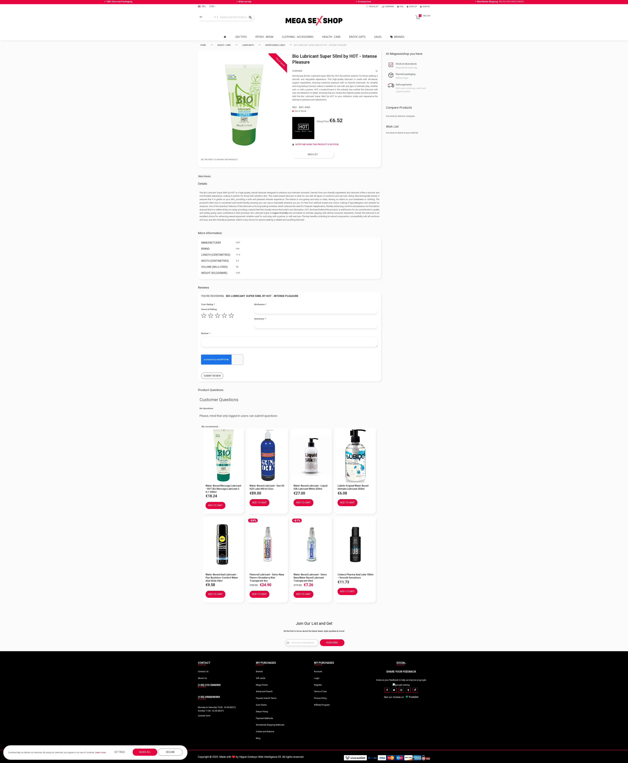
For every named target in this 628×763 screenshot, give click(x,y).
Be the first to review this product (219, 159)
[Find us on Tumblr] (408, 690)
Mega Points (262, 685)
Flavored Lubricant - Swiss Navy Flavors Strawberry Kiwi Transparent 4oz (267, 577)
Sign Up (413, 6)
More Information (210, 233)
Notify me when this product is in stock (317, 144)
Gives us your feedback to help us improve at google (401, 680)
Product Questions (210, 390)
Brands (259, 671)
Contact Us (203, 671)
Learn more (100, 752)
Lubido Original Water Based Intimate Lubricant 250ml (353, 487)
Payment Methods (264, 718)
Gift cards (260, 678)
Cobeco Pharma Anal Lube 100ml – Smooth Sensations (355, 576)
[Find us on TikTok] (415, 690)
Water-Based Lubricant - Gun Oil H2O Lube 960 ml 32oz (267, 487)
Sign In (426, 6)
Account (318, 671)
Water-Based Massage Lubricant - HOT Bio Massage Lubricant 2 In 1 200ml (223, 488)
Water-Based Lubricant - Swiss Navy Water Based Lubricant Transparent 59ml (310, 577)
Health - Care (224, 45)
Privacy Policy (320, 698)
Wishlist (373, 6)
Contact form (204, 715)
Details (202, 184)
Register (318, 685)
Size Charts (261, 705)
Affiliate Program (322, 705)
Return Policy (262, 711)
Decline (170, 752)
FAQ (401, 6)
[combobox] (225, 17)
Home (203, 45)
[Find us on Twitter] (394, 690)
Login (316, 678)
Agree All (145, 752)
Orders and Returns (265, 731)
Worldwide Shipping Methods (270, 725)
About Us (202, 678)
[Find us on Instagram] (401, 690)
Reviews (203, 287)
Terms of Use (320, 691)
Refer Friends (204, 176)
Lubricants (248, 45)
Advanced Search (264, 691)
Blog (258, 738)
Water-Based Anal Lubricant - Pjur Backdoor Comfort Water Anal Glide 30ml (222, 577)
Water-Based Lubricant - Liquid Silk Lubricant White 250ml (310, 487)
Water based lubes (275, 45)
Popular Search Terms (266, 698)
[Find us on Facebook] (387, 690)
